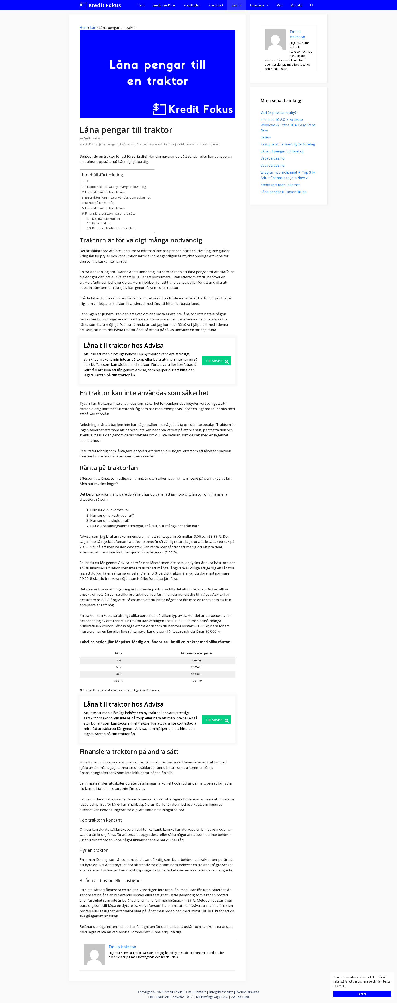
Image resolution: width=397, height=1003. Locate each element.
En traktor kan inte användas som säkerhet (118, 197)
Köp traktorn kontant (106, 219)
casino (266, 137)
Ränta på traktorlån (99, 202)
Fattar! (362, 994)
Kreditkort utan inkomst (280, 184)
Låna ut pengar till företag (282, 151)
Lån (234, 5)
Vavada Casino (273, 158)
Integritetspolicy (221, 992)
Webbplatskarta (247, 992)
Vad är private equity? (279, 112)
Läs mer (338, 986)
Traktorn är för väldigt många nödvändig (115, 187)
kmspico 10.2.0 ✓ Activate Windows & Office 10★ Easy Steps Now (288, 124)
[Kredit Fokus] (83, 5)
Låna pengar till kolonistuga (284, 191)
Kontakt (296, 5)
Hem (140, 5)
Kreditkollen (191, 5)
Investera (257, 5)
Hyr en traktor (101, 223)
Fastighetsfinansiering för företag (288, 144)
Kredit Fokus (104, 5)
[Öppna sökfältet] (311, 5)
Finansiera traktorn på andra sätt (110, 213)
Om (279, 5)
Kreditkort (216, 5)
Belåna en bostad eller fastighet (113, 228)
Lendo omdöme (164, 5)
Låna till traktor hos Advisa (105, 192)
